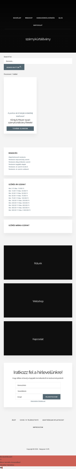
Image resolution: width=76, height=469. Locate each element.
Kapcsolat (38, 339)
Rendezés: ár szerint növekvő (18, 167)
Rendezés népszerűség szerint (19, 159)
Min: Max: (16, 188)
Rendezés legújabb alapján (17, 164)
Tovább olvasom (20, 128)
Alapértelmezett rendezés (17, 157)
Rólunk (38, 263)
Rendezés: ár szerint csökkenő (19, 169)
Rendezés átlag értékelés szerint (19, 162)
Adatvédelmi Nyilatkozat (38, 401)
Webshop (38, 301)
